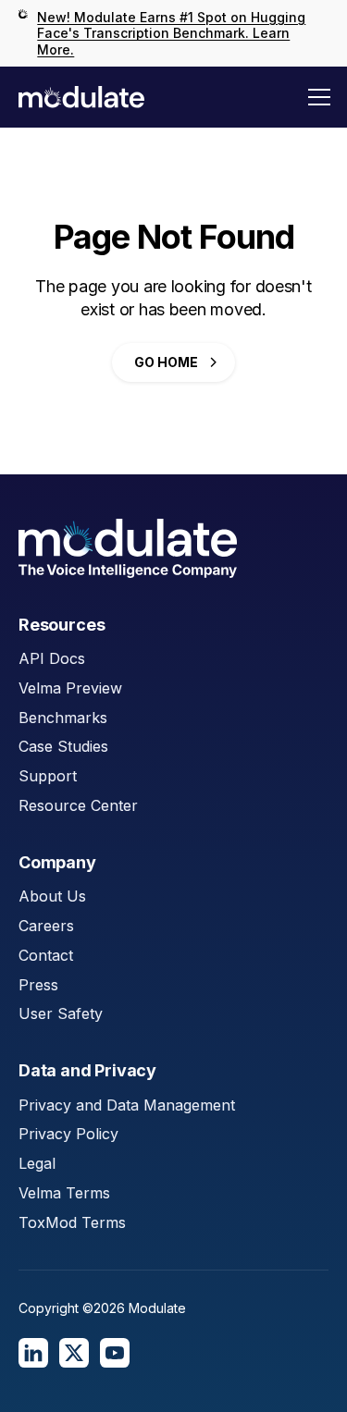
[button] (319, 97)
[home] (81, 97)
